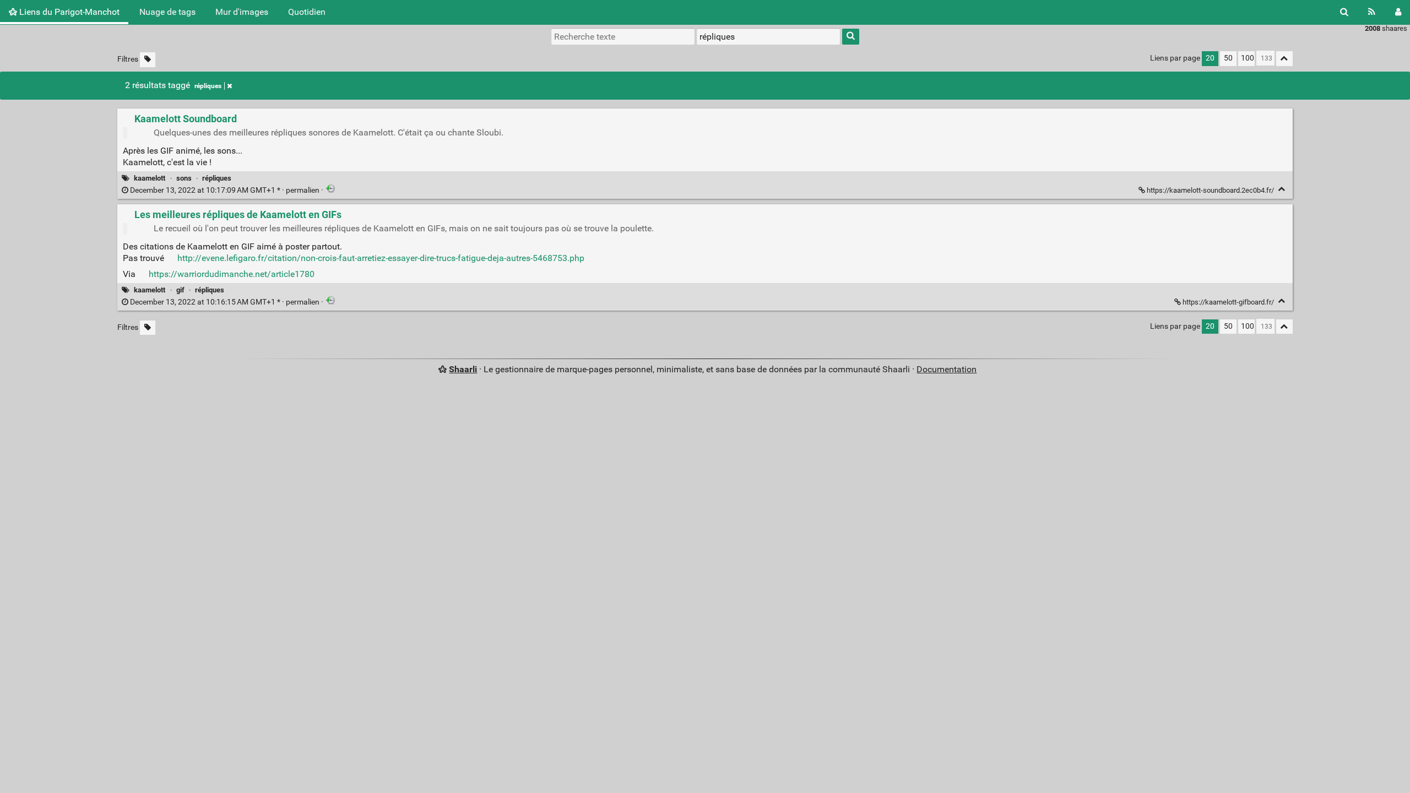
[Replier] (1282, 189)
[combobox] (768, 36)
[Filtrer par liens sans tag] (147, 59)
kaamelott (149, 178)
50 (1228, 58)
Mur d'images (241, 12)
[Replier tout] (1284, 58)
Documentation (946, 369)
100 (1247, 58)
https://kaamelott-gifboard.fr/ (1228, 302)
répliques (207, 86)
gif (180, 290)
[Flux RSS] (1371, 12)
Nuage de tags (167, 12)
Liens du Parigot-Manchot (68, 12)
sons (184, 178)
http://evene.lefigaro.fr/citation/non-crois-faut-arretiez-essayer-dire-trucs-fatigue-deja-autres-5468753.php (380, 258)
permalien (224, 190)
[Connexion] (1398, 12)
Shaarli (463, 369)
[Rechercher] (1344, 12)
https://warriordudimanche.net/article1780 (231, 274)
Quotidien (307, 12)
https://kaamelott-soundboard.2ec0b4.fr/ (1210, 190)
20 (1210, 58)
